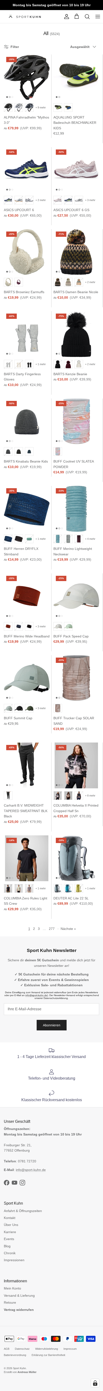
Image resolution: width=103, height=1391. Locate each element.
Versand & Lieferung (19, 1295)
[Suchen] (87, 16)
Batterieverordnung (15, 1355)
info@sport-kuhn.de (36, 995)
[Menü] (97, 16)
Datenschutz (22, 1348)
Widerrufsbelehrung (46, 1348)
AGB (6, 1348)
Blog (7, 1246)
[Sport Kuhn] (25, 16)
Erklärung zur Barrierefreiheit (48, 1355)
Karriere (10, 1232)
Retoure (10, 1302)
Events (9, 1239)
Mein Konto (12, 1288)
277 (52, 929)
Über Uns (11, 1225)
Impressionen (14, 1260)
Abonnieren (51, 1025)
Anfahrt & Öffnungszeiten (23, 1211)
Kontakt (9, 1218)
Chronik (10, 1253)
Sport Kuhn (19, 1368)
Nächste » (68, 929)
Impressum (70, 1348)
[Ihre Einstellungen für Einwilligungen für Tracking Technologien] (95, 1383)
